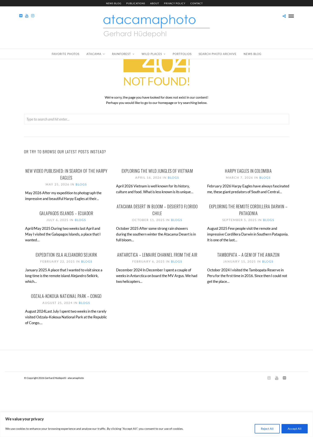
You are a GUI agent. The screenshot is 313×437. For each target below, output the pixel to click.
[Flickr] (20, 16)
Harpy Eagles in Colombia (248, 171)
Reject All (267, 428)
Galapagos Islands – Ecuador (66, 213)
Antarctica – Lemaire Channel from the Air (157, 255)
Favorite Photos (65, 54)
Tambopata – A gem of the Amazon (248, 255)
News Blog (113, 3)
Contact (196, 3)
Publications (135, 3)
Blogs (81, 184)
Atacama (93, 54)
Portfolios (182, 54)
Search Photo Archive (218, 54)
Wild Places (152, 54)
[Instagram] (32, 16)
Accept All (295, 428)
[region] (156, 424)
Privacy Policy (174, 3)
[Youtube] (26, 16)
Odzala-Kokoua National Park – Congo (66, 296)
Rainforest (121, 54)
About (154, 3)
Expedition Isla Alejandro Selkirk (66, 255)
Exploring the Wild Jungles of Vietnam (157, 171)
